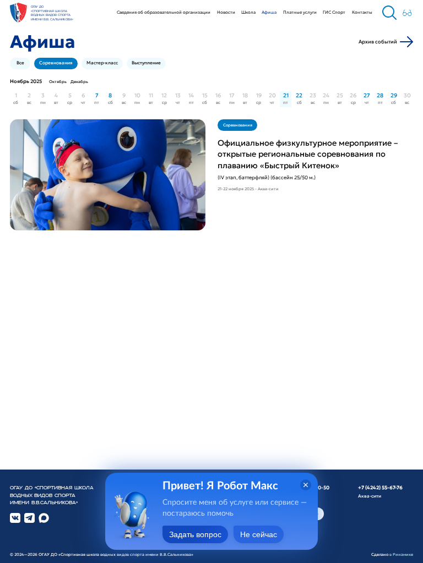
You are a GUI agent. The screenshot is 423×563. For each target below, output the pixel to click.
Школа (248, 12)
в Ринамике (401, 554)
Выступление (146, 62)
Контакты (362, 12)
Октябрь (58, 82)
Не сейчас (258, 534)
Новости (226, 12)
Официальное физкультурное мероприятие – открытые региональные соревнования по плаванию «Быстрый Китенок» (308, 154)
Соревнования (56, 62)
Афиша (269, 12)
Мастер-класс (102, 62)
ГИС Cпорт (334, 12)
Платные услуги (300, 12)
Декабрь (79, 82)
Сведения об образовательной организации (163, 12)
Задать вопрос (195, 534)
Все (20, 62)
